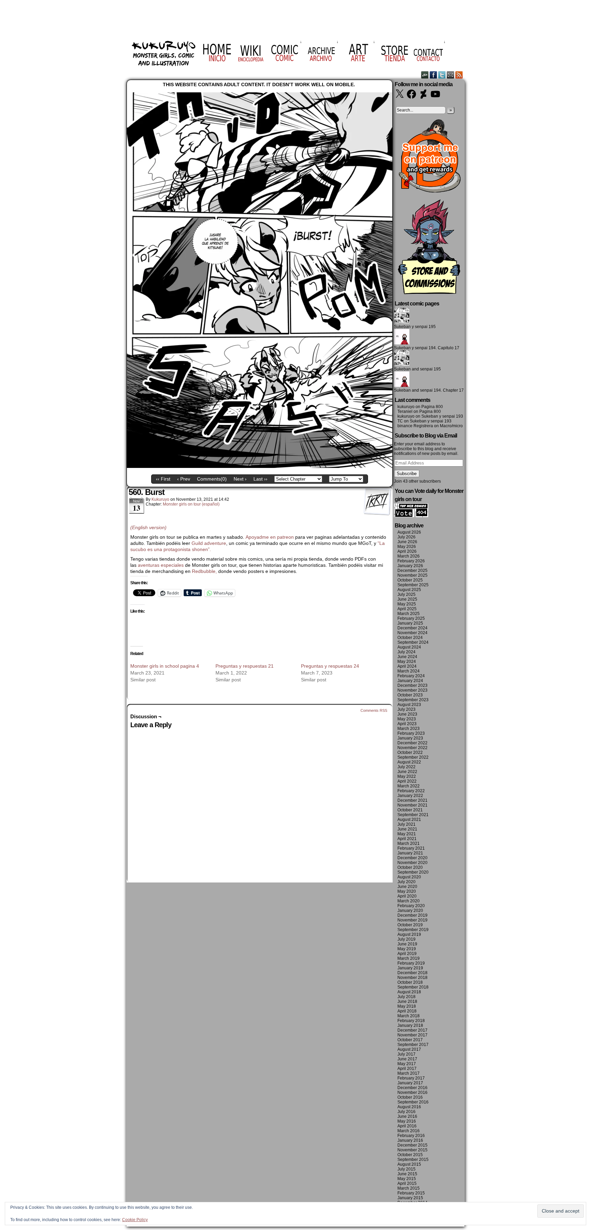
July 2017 (406, 1054)
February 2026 (411, 561)
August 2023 (409, 704)
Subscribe (407, 473)
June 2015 (407, 1174)
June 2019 (407, 944)
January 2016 (410, 1140)
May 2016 (406, 1121)
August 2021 (409, 819)
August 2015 (409, 1164)
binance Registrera (415, 425)
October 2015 (410, 1154)
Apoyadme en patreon (270, 537)
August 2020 (409, 877)
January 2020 (410, 910)
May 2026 (406, 546)
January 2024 (410, 680)
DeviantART (425, 74)
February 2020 (411, 905)
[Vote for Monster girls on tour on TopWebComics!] (411, 515)
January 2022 (410, 795)
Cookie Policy (135, 1219)
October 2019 (410, 924)
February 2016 (411, 1135)
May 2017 (406, 1063)
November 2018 (412, 977)
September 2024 (413, 642)
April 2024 (407, 666)
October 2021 (410, 810)
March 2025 (408, 613)
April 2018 (407, 1011)
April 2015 (407, 1183)
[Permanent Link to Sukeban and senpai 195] (401, 364)
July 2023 (406, 709)
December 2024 (412, 628)
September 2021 (413, 814)
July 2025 (406, 594)
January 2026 (410, 565)
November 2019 (412, 920)
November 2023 (412, 690)
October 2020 (410, 867)
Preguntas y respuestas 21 (244, 666)
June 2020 (407, 886)
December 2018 (412, 972)
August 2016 (409, 1106)
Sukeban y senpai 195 (415, 326)
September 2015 (413, 1159)
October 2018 (410, 982)
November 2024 (412, 632)
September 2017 (413, 1044)
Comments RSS (373, 710)
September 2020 (413, 872)
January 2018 (410, 1025)
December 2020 (412, 857)
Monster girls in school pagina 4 (164, 666)
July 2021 (406, 824)
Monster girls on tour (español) (191, 504)
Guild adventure (209, 543)
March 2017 (408, 1073)
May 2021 (406, 834)
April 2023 (407, 723)
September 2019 (413, 929)
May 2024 (406, 661)
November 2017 (412, 1035)
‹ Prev (183, 479)
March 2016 (408, 1130)
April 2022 (407, 781)
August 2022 (409, 762)
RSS (459, 74)
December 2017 (412, 1030)
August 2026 (409, 532)
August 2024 (409, 647)
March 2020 (408, 901)
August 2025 (409, 589)
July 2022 (406, 766)
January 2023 (410, 738)
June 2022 (407, 771)
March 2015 (408, 1188)
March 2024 (408, 671)
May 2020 (406, 891)
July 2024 (406, 652)
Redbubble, (205, 571)
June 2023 (407, 714)
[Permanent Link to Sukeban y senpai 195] (401, 321)
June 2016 (407, 1116)
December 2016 (412, 1087)
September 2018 (413, 987)
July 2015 (406, 1169)
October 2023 (410, 695)
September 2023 (413, 699)
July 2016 (406, 1111)
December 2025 (412, 570)
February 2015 (411, 1193)
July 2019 (406, 939)
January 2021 (410, 853)
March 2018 (408, 1015)
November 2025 (412, 575)
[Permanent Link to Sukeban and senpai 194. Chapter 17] (401, 385)
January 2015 (410, 1197)
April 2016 (407, 1126)
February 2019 (411, 963)
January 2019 (410, 968)
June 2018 (407, 1001)
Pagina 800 (432, 406)
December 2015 (412, 1145)
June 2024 (407, 656)
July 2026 (406, 537)
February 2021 (411, 848)
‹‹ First (163, 479)
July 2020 (406, 881)
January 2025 (410, 623)
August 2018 (409, 992)
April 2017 (407, 1068)
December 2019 (412, 915)
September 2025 (413, 585)
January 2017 (410, 1083)
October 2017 (410, 1039)
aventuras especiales (161, 565)
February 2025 (411, 618)
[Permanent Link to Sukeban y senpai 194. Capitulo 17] (401, 343)
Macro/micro (451, 425)
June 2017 (407, 1059)
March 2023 (408, 728)
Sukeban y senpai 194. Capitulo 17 (426, 347)
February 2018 (411, 1020)
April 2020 (407, 896)
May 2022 (406, 776)
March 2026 (408, 556)
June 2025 (407, 599)
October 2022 (410, 752)
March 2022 (408, 786)
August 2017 (409, 1049)
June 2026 (407, 541)
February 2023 (411, 733)
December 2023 (412, 685)
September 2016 (413, 1102)
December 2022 (412, 743)
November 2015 (412, 1150)
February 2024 (411, 675)
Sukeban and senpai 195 (417, 369)
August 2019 (409, 934)
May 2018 (406, 1006)
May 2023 (406, 719)
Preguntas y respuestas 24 (330, 666)
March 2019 (408, 958)
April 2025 (407, 608)
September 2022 (413, 757)
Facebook (433, 74)
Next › (240, 479)
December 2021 (412, 800)
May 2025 (406, 604)
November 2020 (412, 862)
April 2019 (407, 953)
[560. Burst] (259, 466)
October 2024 (410, 637)
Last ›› (260, 479)
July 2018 (406, 996)
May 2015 (406, 1178)
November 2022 (412, 747)
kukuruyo (160, 499)
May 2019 (406, 948)
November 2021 (412, 805)
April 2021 (407, 838)
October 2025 (410, 580)
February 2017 (411, 1078)
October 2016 (410, 1097)
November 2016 (412, 1092)
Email (450, 74)
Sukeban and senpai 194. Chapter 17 (429, 390)
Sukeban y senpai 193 (442, 416)
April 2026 (407, 551)
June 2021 (407, 829)
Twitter (442, 74)
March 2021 (408, 843)
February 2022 (411, 790)
